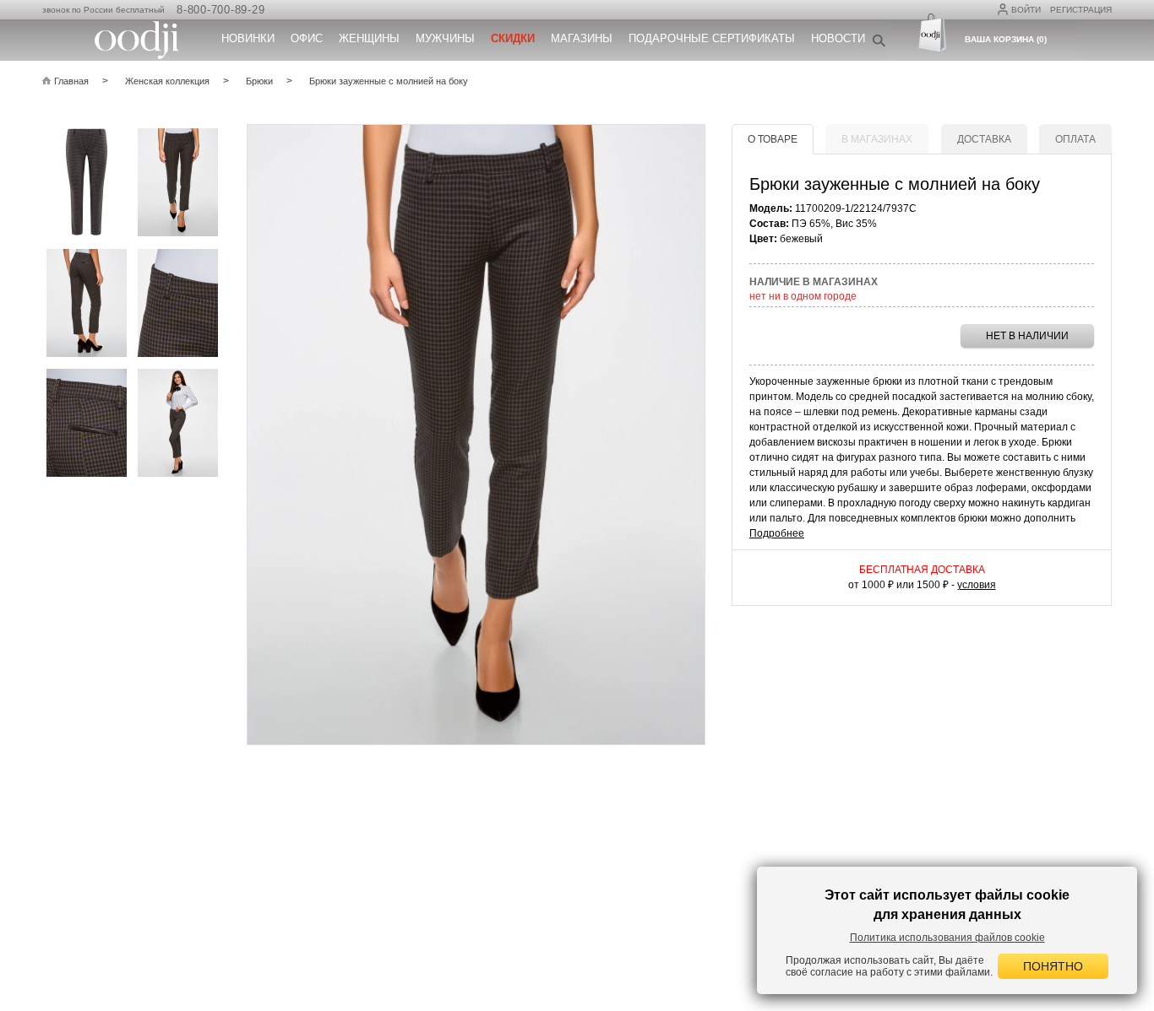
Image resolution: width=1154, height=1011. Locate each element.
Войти (1026, 9)
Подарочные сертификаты (712, 38)
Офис (307, 38)
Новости (838, 38)
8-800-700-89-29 (220, 9)
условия (976, 585)
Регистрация (1081, 9)
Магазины (581, 38)
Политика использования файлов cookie (947, 937)
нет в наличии (1027, 336)
